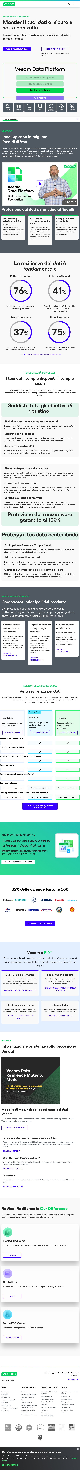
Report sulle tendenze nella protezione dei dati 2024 (42, 354)
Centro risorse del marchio (9, 1408)
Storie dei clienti (66, 1407)
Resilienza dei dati (46, 1396)
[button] (40, 1465)
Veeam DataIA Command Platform (49, 1393)
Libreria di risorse (66, 1399)
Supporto (24, 1392)
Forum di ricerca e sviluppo (29, 1415)
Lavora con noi (5, 1397)
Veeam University (26, 1403)
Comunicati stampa (7, 1405)
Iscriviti (71, 1379)
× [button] (78, 1449)
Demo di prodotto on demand (67, 1411)
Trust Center (5, 1411)
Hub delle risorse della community (28, 1411)
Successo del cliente (27, 1397)
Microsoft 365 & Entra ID (48, 1407)
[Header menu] (75, 4)
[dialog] (40, 1458)
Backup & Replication (47, 1415)
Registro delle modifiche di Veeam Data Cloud (29, 1406)
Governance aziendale (8, 1400)
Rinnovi (23, 1400)
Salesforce (44, 1410)
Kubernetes (45, 1413)
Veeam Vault (45, 1405)
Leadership (4, 1394)
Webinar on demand (67, 1405)
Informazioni (5, 1392)
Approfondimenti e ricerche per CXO (69, 1393)
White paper (65, 1402)
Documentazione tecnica (29, 1394)
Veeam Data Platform (47, 1399)
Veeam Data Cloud (47, 1402)
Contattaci (4, 1403)
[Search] (69, 4)
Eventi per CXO (65, 1396)
